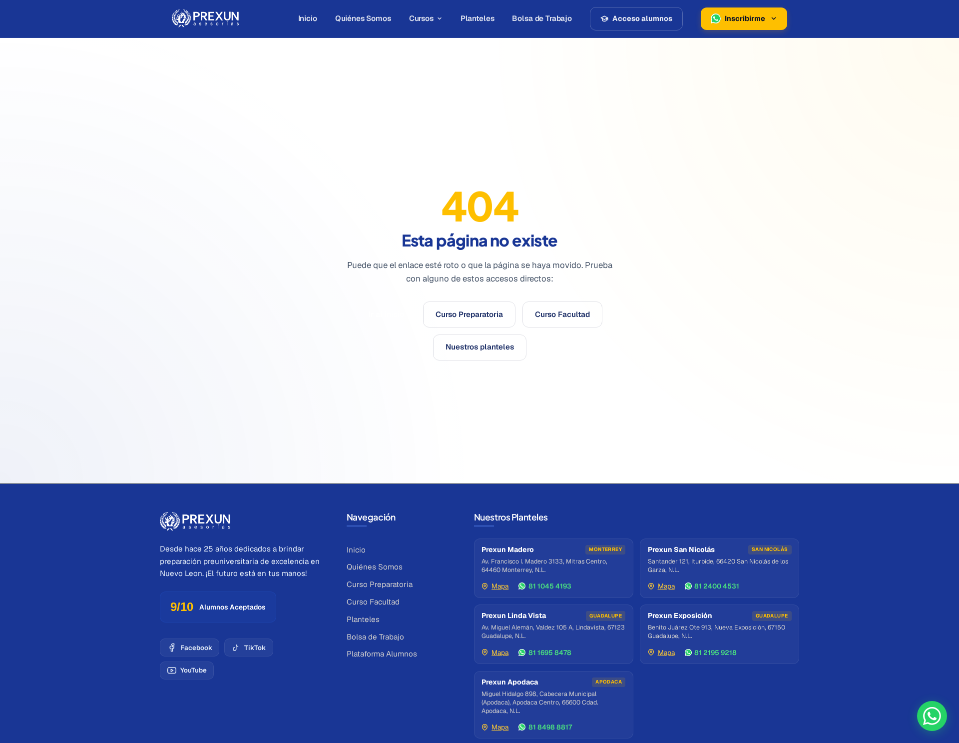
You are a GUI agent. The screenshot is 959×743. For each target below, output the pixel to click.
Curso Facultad (562, 314)
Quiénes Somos (363, 18)
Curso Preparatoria (469, 314)
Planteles (477, 18)
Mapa (499, 586)
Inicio (307, 18)
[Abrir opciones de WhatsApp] (932, 716)
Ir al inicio (386, 314)
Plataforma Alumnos (382, 653)
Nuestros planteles (480, 347)
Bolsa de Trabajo (542, 18)
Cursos (421, 18)
